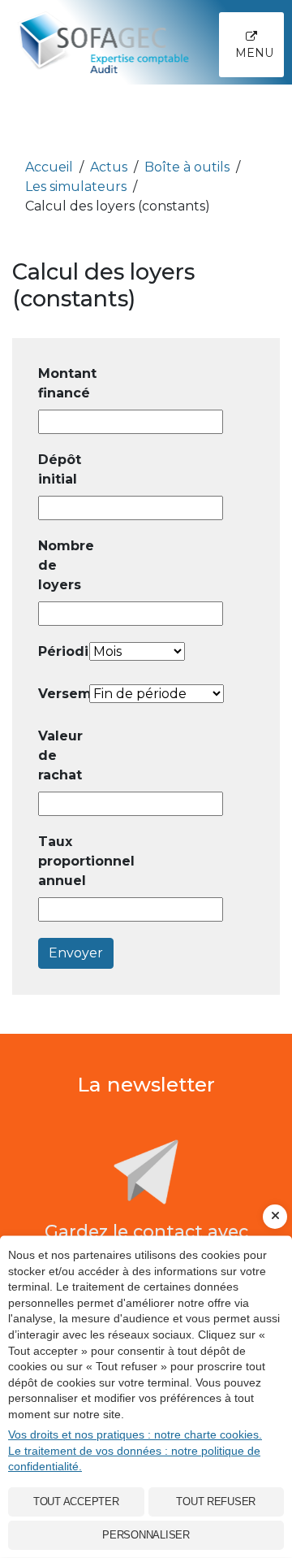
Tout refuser (216, 1501)
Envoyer (76, 953)
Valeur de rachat (60, 755)
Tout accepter (76, 1501)
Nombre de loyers (62, 565)
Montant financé (62, 383)
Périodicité (62, 651)
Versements (62, 693)
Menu (254, 53)
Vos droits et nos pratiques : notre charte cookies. (135, 1434)
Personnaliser (146, 1535)
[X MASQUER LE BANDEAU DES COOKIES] (275, 1216)
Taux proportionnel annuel (62, 861)
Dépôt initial (59, 469)
